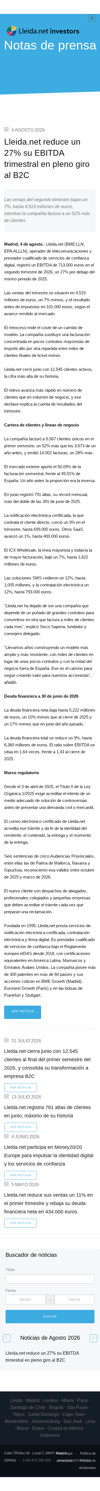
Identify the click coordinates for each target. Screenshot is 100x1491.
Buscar (50, 1316)
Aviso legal (64, 1453)
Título (10, 1270)
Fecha (11, 1290)
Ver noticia (22, 1011)
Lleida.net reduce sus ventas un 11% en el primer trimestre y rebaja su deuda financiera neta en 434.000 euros (48, 1203)
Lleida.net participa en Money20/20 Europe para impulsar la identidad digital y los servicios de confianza (48, 1155)
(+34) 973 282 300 (37, 1460)
